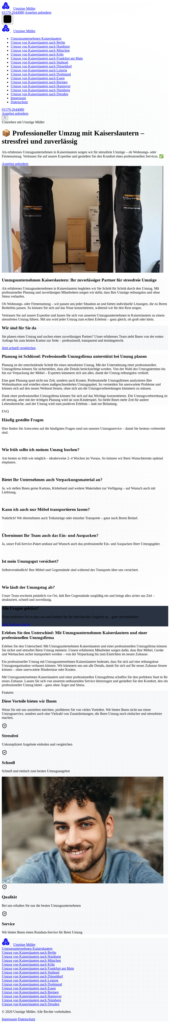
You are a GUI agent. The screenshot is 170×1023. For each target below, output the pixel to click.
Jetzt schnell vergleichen (19, 348)
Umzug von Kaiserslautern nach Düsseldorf (41, 66)
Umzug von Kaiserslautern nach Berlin (38, 42)
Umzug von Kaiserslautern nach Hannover (40, 86)
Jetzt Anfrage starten (16, 624)
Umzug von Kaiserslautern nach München (40, 50)
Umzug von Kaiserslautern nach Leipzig (39, 70)
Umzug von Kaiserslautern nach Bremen (39, 82)
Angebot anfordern (38, 12)
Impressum (18, 98)
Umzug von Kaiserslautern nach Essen (38, 78)
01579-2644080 (13, 12)
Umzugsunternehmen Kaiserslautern (36, 38)
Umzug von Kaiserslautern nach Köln (37, 54)
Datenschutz (19, 102)
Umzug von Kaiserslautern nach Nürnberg (40, 90)
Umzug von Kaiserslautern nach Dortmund (41, 74)
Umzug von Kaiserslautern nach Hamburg (40, 46)
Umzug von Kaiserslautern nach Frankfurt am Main (47, 58)
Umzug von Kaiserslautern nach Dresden (39, 94)
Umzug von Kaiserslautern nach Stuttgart (39, 62)
